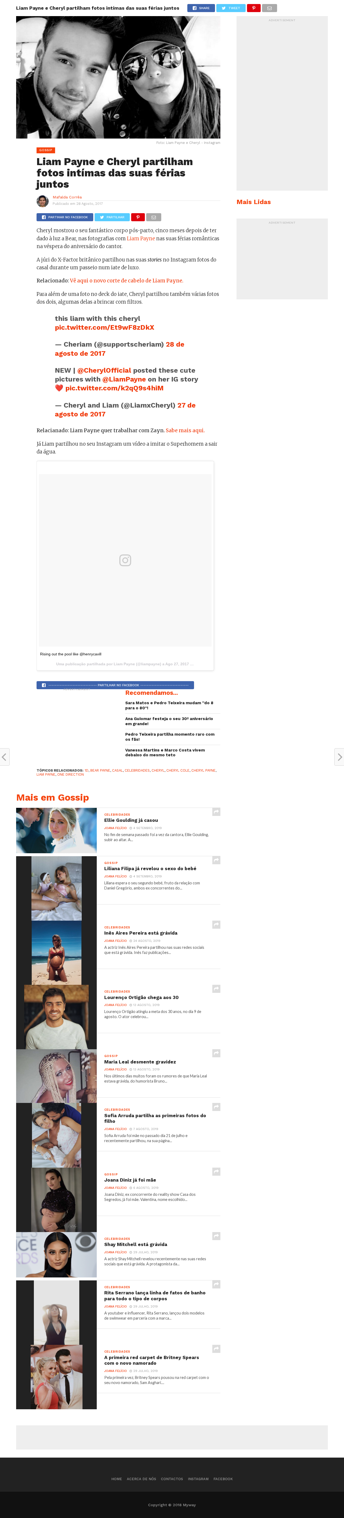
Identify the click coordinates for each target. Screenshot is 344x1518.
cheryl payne (203, 770)
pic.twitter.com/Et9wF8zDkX (104, 327)
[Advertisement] (77, 727)
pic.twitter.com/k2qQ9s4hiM (114, 388)
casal (117, 770)
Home (116, 1479)
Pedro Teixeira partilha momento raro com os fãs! (169, 737)
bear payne (100, 770)
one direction (70, 774)
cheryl (158, 770)
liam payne (46, 774)
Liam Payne (141, 238)
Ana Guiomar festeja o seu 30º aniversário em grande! (169, 721)
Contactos (172, 1479)
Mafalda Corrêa (67, 197)
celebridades (137, 770)
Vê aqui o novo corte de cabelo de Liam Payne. (126, 281)
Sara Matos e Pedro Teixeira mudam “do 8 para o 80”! (169, 705)
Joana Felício (115, 828)
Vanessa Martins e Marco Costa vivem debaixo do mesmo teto (165, 753)
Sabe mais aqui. (185, 430)
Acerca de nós (141, 1479)
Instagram (198, 1479)
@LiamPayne (124, 379)
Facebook (223, 1479)
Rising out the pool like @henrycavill (70, 654)
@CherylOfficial (104, 370)
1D (86, 770)
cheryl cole (177, 770)
